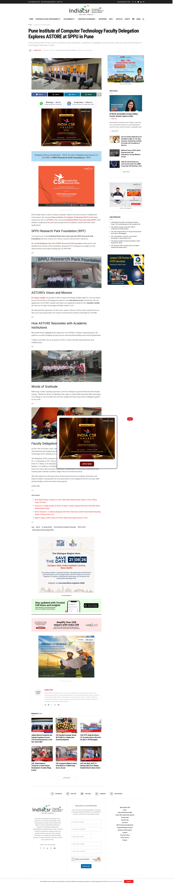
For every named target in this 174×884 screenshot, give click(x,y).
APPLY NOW (87, 464)
